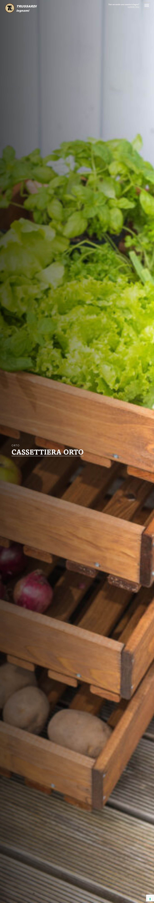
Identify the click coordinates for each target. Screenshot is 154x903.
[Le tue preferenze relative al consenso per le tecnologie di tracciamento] (150, 899)
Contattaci (133, 7)
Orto (15, 446)
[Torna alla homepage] (21, 8)
